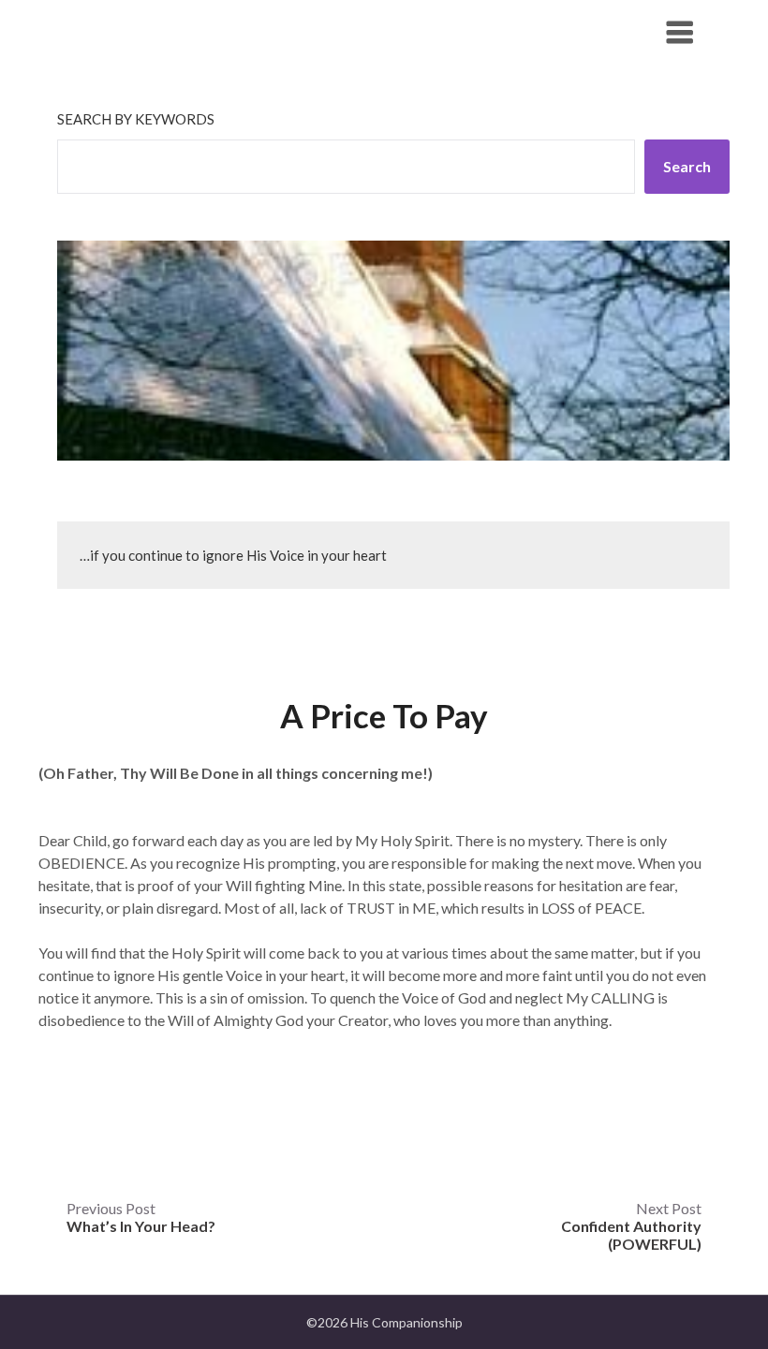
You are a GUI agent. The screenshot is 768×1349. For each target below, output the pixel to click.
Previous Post (140, 1217)
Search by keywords (135, 118)
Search (687, 166)
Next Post (631, 1226)
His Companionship (160, 31)
